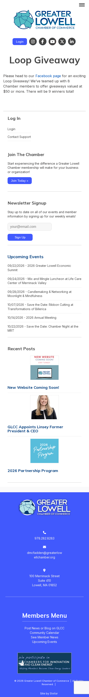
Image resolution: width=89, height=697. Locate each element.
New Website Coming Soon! (33, 387)
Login (20, 41)
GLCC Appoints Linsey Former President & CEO (35, 428)
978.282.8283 (44, 538)
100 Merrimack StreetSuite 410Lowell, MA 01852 (44, 580)
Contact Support (19, 137)
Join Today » (19, 180)
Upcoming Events (25, 256)
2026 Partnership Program (33, 470)
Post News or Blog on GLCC (44, 628)
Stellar (54, 693)
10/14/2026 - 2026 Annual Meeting (32, 317)
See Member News (44, 637)
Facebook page (48, 76)
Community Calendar (44, 632)
